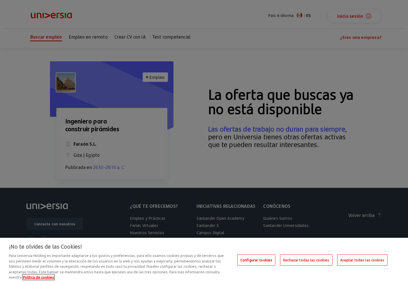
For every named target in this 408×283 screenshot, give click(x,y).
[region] (204, 260)
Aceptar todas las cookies (362, 259)
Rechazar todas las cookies (306, 259)
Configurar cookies (256, 259)
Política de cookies (38, 277)
